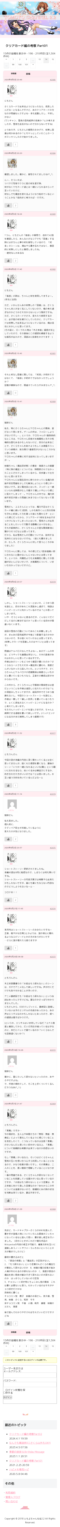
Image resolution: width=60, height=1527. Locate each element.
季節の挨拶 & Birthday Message (26, 1451)
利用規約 (10, 1492)
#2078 (53, 581)
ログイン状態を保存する (15, 1391)
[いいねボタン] (8, 144)
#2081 (53, 353)
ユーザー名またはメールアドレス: (13, 1370)
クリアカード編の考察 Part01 (26, 1460)
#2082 (53, 269)
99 (13, 64)
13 (39, 59)
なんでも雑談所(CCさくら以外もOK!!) (30, 1443)
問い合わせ (12, 1501)
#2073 (53, 956)
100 (19, 64)
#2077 (53, 733)
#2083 (53, 214)
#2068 (53, 1209)
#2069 (53, 1103)
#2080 (53, 401)
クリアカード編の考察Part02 (25, 1434)
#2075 (53, 847)
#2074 (53, 908)
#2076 (53, 794)
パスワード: (9, 1380)
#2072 (53, 1050)
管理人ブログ (13, 1497)
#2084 (53, 153)
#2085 (53, 79)
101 (26, 64)
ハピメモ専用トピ (19, 1469)
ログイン (8, 1397)
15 (53, 59)
